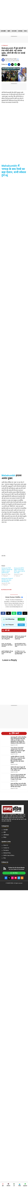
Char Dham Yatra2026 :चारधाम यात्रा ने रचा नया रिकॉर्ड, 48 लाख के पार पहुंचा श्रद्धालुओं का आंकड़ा (18, 750)
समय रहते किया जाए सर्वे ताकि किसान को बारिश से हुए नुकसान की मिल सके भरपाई (18, 785)
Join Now (21, 619)
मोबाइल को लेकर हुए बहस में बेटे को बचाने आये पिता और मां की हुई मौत (7, 638)
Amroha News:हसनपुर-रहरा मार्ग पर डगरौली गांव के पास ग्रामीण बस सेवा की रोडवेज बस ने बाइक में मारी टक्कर (18, 777)
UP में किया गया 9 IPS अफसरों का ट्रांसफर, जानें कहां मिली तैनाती (20, 653)
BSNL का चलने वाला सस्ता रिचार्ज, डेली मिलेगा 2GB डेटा (7, 645)
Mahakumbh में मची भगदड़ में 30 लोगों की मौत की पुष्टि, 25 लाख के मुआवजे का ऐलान (7, 570)
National (5, 45)
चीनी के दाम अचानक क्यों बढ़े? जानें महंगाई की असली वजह (20, 638)
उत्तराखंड (20, 31)
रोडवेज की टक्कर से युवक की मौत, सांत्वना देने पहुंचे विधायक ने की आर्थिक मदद (18, 768)
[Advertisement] (14, 15)
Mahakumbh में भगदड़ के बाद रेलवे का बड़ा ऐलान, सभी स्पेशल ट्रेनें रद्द (14, 170)
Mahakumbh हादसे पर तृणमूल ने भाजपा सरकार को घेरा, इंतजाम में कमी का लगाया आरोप (19, 570)
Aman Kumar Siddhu (12, 59)
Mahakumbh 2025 (7, 589)
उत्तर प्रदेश (14, 31)
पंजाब (25, 31)
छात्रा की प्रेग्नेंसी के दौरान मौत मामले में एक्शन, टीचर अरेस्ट (20, 645)
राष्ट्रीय (8, 31)
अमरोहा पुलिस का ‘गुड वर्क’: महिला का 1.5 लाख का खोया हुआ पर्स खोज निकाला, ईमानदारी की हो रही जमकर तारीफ (18, 760)
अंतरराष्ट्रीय (3, 31)
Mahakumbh (8, 475)
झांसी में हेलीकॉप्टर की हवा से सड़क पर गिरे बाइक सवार (7, 653)
